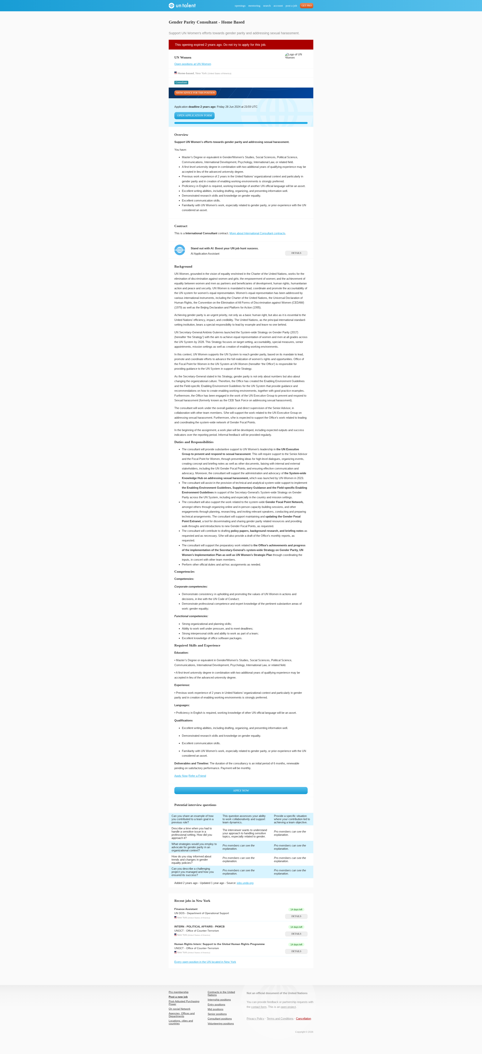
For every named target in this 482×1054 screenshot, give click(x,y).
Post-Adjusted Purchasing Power (184, 1003)
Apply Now (181, 775)
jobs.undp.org (245, 883)
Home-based (186, 73)
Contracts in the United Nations (221, 993)
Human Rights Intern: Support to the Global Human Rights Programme (219, 944)
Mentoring (254, 5)
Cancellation (303, 1018)
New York (201, 73)
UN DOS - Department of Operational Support (201, 913)
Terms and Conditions (280, 1018)
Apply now (241, 790)
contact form (259, 1006)
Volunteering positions (221, 1023)
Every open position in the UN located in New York (205, 961)
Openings (240, 5)
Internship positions (219, 999)
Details (296, 253)
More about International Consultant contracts (257, 233)
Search (267, 5)
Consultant (181, 82)
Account (278, 5)
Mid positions (215, 1009)
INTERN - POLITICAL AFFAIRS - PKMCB (199, 926)
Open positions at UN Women (192, 64)
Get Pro (307, 5)
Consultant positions (220, 1018)
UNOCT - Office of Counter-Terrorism (196, 930)
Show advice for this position (195, 93)
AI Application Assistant (205, 253)
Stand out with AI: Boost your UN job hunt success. (225, 248)
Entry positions (216, 1004)
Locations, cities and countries (181, 1022)
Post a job (291, 5)
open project (288, 1006)
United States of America (219, 73)
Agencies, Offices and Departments (182, 1015)
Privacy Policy (255, 1018)
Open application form (194, 115)
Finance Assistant (186, 909)
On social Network (179, 1008)
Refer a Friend (197, 775)
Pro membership (178, 992)
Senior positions (217, 1014)
